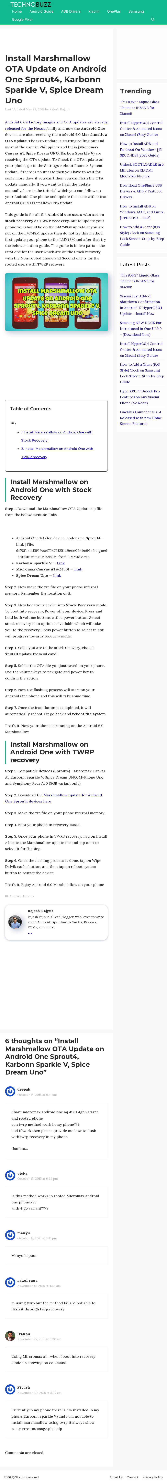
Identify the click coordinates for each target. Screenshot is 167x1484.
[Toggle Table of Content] (13, 423)
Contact (132, 1477)
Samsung (136, 11)
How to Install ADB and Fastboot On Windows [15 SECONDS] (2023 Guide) (141, 149)
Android (15, 896)
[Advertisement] (79, 42)
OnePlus (114, 11)
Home (17, 11)
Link (61, 563)
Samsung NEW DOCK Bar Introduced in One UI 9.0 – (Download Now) (141, 329)
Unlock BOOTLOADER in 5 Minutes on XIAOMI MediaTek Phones (142, 170)
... (30, 931)
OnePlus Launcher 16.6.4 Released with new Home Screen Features (141, 418)
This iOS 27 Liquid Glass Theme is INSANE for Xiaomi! (139, 108)
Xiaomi (93, 11)
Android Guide (41, 11)
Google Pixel (22, 19)
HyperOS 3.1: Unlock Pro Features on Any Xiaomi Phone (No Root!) (140, 397)
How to (28, 896)
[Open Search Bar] (153, 19)
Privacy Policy (153, 1477)
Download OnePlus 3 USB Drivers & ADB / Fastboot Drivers (141, 191)
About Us (116, 1477)
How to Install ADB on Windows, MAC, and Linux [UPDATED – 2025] (141, 212)
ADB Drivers (71, 11)
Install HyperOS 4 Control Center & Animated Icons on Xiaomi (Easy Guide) (141, 129)
